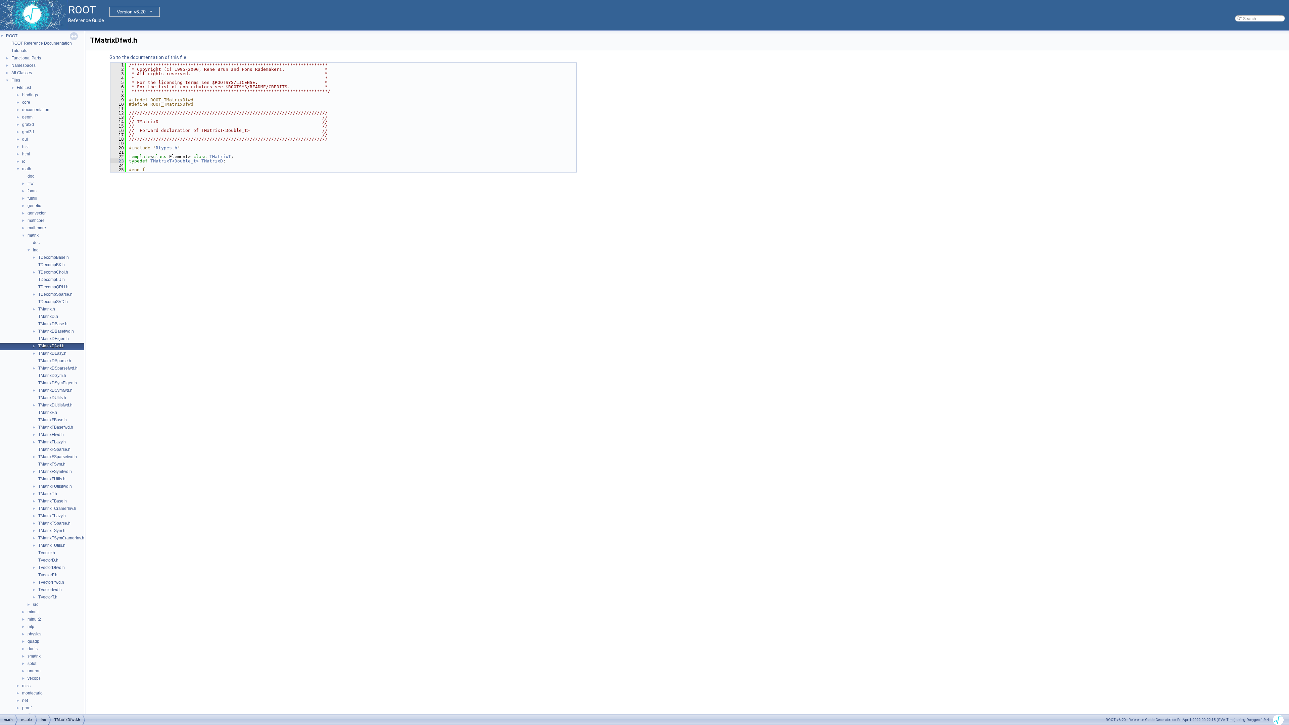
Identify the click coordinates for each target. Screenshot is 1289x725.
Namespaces (23, 65)
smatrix (34, 656)
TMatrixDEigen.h (53, 338)
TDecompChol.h (53, 272)
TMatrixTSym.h (51, 530)
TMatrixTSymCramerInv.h (61, 538)
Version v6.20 (131, 11)
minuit (33, 612)
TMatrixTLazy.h (52, 516)
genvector (37, 213)
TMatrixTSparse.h (54, 523)
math (26, 168)
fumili (32, 198)
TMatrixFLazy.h (52, 442)
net (25, 700)
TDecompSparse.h (55, 294)
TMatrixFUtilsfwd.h (55, 486)
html (26, 154)
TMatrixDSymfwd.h (55, 390)
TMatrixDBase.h (52, 324)
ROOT (11, 36)
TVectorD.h (48, 560)
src (35, 604)
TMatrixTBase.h (52, 501)
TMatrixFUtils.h (51, 479)
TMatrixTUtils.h (51, 545)
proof (27, 708)
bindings (30, 95)
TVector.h (46, 552)
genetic (34, 205)
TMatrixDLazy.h (52, 353)
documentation (35, 109)
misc (26, 685)
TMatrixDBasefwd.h (56, 331)
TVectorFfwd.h (51, 582)
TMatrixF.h (47, 412)
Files (15, 80)
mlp (31, 626)
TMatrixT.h (47, 493)
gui (25, 139)
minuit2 (34, 619)
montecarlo (32, 693)
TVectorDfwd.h (51, 567)
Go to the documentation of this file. (148, 57)
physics (34, 634)
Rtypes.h (166, 147)
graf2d (28, 124)
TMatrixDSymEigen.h (57, 383)
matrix (33, 235)
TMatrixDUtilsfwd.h (55, 405)
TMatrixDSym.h (52, 375)
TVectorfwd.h (50, 589)
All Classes (21, 72)
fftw (31, 183)
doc (31, 176)
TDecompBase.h (53, 257)
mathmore (37, 228)
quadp (33, 641)
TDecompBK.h (51, 264)
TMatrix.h (46, 309)
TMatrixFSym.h (51, 464)
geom (27, 117)
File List (24, 87)
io (24, 161)
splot (32, 663)
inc (35, 250)
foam (32, 191)
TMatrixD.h (48, 316)
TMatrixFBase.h (52, 420)
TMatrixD (212, 160)
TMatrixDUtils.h (52, 397)
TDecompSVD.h (53, 301)
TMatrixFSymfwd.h (55, 471)
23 (117, 160)
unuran (34, 671)
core (26, 102)
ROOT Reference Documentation (41, 43)
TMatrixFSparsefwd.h (57, 456)
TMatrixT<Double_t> (174, 160)
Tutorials (19, 50)
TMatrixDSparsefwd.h (58, 368)
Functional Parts (26, 58)
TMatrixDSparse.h (54, 360)
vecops (34, 678)
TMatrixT (220, 156)
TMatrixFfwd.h (51, 434)
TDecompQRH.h (53, 287)
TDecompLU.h (51, 279)
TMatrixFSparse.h (54, 449)
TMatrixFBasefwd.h (55, 427)
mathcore (36, 220)
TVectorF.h (47, 575)
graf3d (28, 132)
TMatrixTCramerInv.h (57, 508)
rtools (33, 648)
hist (25, 146)
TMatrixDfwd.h (51, 346)
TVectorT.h (47, 597)
